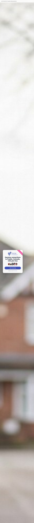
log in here (15, 270)
